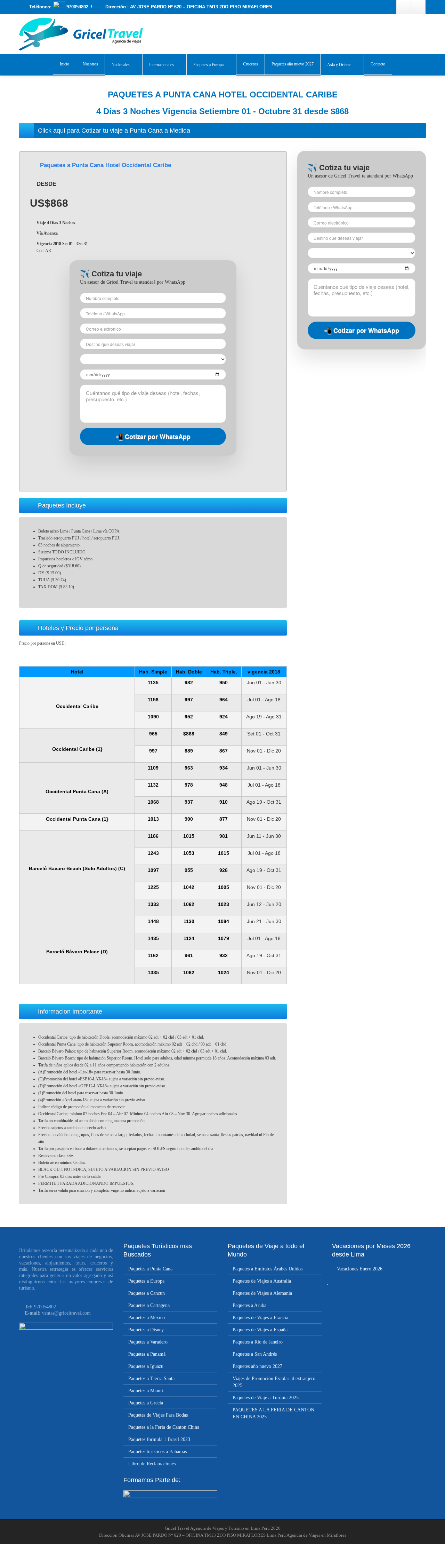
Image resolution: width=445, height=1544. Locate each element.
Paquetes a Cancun (146, 1293)
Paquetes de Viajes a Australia (262, 1281)
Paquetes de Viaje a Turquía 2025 (266, 1397)
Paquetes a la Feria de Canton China (163, 1427)
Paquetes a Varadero (148, 1342)
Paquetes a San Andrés (255, 1354)
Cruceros (250, 64)
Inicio (64, 64)
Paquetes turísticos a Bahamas (157, 1451)
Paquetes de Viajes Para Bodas (158, 1415)
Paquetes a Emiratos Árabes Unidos (267, 1268)
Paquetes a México (146, 1317)
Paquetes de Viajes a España (260, 1329)
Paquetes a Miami (145, 1390)
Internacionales (161, 64)
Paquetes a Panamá (146, 1354)
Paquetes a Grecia (145, 1402)
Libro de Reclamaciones (152, 1463)
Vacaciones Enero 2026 (359, 1268)
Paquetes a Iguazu (145, 1366)
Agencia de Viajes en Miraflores (316, 1535)
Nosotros (90, 64)
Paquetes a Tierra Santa (151, 1378)
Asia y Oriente (339, 64)
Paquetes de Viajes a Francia (260, 1317)
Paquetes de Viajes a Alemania (262, 1293)
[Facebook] (404, 7)
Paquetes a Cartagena (149, 1305)
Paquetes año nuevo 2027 (293, 64)
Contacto (378, 64)
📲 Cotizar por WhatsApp (153, 436)
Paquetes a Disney (146, 1329)
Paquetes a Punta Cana (150, 1268)
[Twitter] (418, 7)
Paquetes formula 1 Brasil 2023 (159, 1439)
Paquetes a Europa (208, 64)
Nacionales (121, 64)
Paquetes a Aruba (249, 1305)
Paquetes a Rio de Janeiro (258, 1342)
